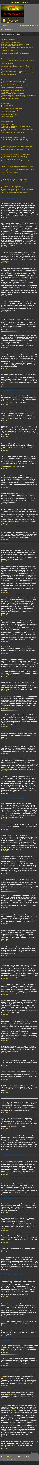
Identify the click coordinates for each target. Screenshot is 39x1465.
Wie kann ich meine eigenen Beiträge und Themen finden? (15, 160)
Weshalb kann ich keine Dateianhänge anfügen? (12, 90)
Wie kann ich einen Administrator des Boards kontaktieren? (15, 192)
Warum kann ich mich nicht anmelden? (10, 45)
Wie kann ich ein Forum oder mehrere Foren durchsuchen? (15, 154)
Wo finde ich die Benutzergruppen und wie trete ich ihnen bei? (16, 126)
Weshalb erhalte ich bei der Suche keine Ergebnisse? (14, 156)
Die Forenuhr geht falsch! (7, 63)
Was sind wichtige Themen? (8, 113)
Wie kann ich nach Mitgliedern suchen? (10, 159)
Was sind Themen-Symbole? (8, 116)
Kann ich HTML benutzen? (7, 105)
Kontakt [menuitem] (22, 1457)
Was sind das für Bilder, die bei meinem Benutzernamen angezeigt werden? (19, 68)
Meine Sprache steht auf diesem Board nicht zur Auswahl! (15, 66)
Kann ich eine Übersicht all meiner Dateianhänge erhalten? (15, 180)
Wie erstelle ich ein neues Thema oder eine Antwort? (13, 79)
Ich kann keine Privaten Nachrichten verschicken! (13, 137)
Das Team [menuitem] (31, 1457)
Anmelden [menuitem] (34, 26)
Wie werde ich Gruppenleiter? (8, 127)
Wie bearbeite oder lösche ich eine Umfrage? (12, 87)
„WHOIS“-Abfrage (15, 1410)
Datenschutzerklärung (8, 1459)
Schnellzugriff (2, 25)
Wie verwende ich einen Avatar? (8, 69)
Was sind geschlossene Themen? (9, 114)
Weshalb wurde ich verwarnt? (8, 92)
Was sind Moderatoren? (7, 123)
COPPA (19, 272)
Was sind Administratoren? (7, 121)
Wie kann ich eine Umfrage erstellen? (10, 84)
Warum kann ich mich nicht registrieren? (10, 42)
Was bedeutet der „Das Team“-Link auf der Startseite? (14, 132)
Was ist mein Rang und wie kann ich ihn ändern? (12, 71)
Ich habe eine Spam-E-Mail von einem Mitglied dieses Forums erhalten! (18, 140)
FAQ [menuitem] (6, 26)
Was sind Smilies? (5, 106)
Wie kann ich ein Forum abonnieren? (10, 172)
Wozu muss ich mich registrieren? (9, 39)
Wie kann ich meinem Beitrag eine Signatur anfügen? (13, 82)
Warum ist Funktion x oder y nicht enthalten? (12, 187)
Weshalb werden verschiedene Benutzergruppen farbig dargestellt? (17, 129)
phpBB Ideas (9, 1394)
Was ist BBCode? (5, 103)
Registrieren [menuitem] (25, 26)
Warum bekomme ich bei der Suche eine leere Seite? (14, 157)
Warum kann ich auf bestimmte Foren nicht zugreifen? (14, 89)
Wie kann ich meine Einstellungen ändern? (11, 58)
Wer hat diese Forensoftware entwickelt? (11, 186)
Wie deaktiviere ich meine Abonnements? (11, 174)
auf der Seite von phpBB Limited (24, 1382)
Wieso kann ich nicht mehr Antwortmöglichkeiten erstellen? (15, 85)
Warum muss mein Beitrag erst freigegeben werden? (13, 96)
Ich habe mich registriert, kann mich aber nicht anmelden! (15, 44)
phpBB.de (13, 466)
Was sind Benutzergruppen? (8, 124)
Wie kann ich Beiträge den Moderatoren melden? (12, 93)
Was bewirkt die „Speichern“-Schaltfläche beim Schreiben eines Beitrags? (19, 95)
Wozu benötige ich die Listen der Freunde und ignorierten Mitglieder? (17, 146)
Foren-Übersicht (8, 1457)
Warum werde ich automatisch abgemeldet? (11, 52)
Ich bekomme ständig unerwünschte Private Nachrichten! (15, 139)
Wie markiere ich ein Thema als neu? (10, 98)
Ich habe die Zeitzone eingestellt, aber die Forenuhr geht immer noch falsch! (19, 65)
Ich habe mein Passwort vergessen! (9, 50)
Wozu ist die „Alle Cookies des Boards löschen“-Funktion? (15, 53)
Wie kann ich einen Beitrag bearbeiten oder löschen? (13, 81)
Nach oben (5, 217)
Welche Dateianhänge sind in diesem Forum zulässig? (14, 179)
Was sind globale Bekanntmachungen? (10, 110)
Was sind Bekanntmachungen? (8, 111)
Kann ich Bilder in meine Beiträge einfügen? (11, 108)
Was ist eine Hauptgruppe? (7, 130)
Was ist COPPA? (5, 41)
